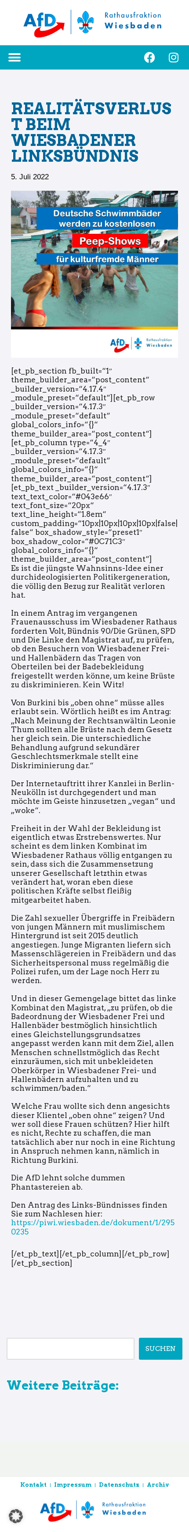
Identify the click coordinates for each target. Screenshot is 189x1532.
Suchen (160, 1349)
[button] (14, 57)
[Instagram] (174, 58)
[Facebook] (149, 58)
